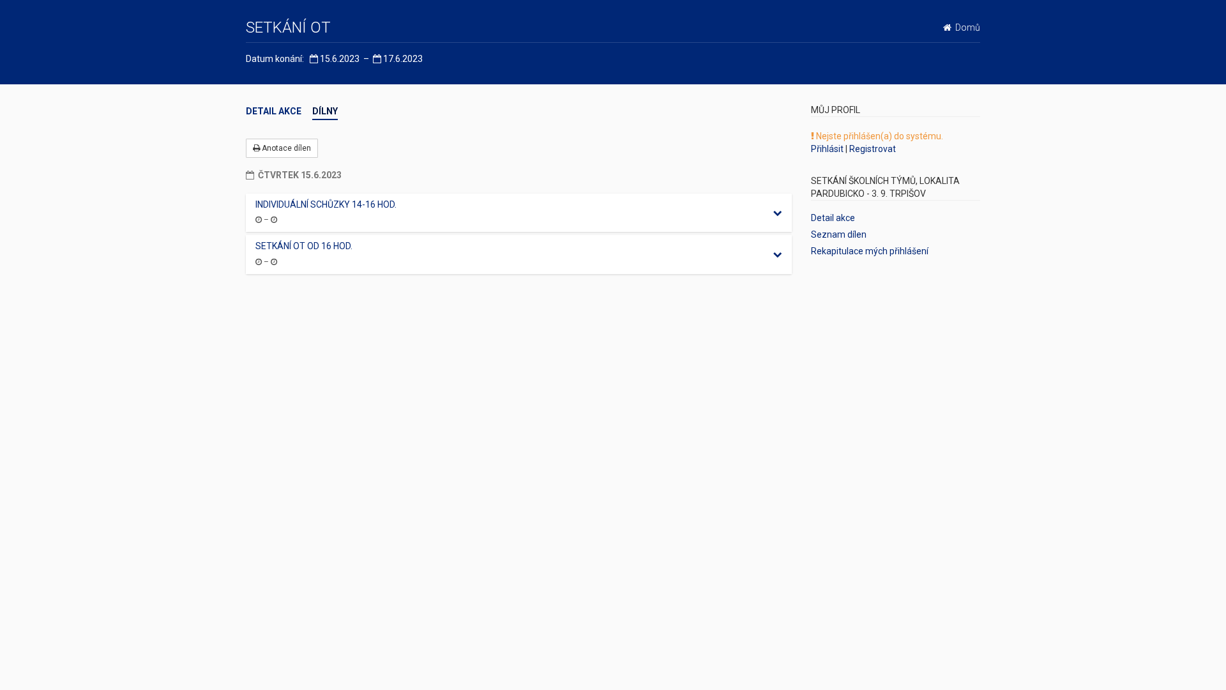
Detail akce (273, 111)
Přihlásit (827, 149)
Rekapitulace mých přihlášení (869, 251)
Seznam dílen (839, 234)
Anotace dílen (285, 148)
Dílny (325, 111)
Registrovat (872, 149)
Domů (965, 28)
